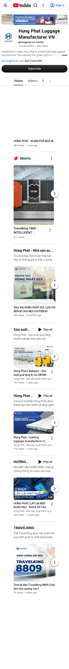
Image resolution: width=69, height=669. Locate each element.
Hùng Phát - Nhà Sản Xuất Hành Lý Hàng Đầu (37, 379)
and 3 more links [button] (33, 61)
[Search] (35, 5)
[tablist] (34, 80)
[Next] (54, 193)
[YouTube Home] (22, 5)
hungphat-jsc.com (14, 61)
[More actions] (51, 158)
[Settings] (43, 5)
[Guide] (5, 5)
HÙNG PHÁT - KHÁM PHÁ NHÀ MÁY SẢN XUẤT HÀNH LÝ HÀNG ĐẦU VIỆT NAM (35, 141)
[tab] (18, 80)
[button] (49, 80)
